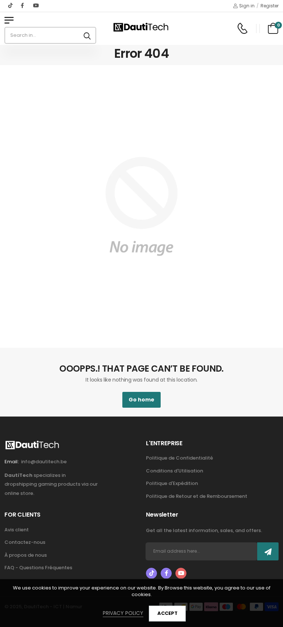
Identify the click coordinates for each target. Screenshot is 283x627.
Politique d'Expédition (172, 483)
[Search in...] (87, 35)
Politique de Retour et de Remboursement (196, 496)
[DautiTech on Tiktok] (10, 5)
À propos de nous (25, 555)
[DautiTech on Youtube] (36, 5)
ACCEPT (167, 613)
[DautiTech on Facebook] (23, 5)
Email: (11, 461)
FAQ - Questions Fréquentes (38, 567)
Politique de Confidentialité (179, 457)
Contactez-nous (24, 542)
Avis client (16, 529)
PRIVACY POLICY (123, 613)
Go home (141, 399)
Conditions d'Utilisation (174, 470)
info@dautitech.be (44, 461)
